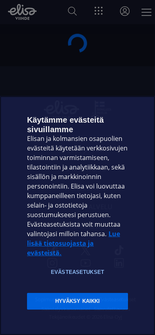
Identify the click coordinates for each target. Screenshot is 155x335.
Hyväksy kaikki (77, 301)
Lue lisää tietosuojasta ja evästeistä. (73, 243)
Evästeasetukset (77, 272)
